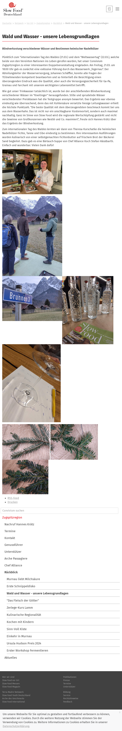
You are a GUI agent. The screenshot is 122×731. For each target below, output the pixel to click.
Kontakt (9, 538)
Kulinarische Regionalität (24, 615)
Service (66, 695)
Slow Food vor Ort (10, 680)
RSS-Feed (13, 498)
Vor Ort (30, 23)
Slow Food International (13, 701)
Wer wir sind (8, 677)
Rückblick (57, 23)
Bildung (66, 692)
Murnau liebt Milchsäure (23, 579)
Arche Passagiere (15, 558)
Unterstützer (12, 551)
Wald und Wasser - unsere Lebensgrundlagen (37, 593)
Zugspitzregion (43, 23)
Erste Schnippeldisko (21, 586)
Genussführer (13, 545)
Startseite (7, 23)
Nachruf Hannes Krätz (19, 524)
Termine (9, 531)
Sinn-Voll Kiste (17, 629)
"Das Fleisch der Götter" (23, 600)
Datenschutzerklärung (16, 726)
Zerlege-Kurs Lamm (20, 607)
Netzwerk (19, 23)
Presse (66, 680)
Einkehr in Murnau (19, 636)
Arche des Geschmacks (13, 698)
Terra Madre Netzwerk (13, 692)
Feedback (67, 701)
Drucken (13, 502)
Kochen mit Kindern (20, 622)
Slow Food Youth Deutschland (16, 695)
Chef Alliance (13, 565)
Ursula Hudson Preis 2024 (24, 643)
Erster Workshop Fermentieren (27, 650)
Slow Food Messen (11, 683)
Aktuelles (10, 657)
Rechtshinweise (70, 698)
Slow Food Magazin (11, 686)
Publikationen (69, 677)
